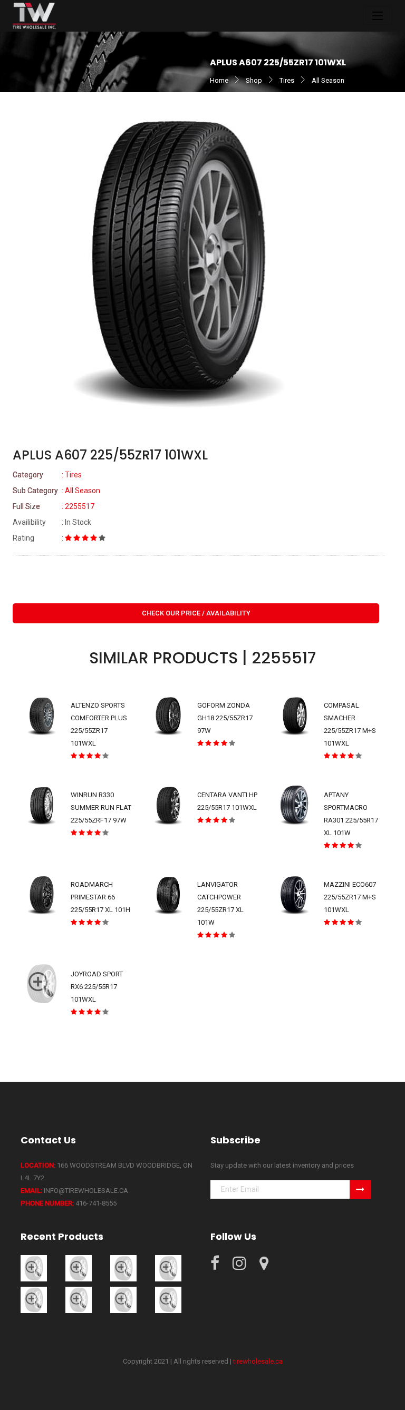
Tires (286, 80)
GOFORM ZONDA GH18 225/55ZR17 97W (225, 718)
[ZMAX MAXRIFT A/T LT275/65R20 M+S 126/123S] (34, 1268)
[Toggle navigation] (377, 15)
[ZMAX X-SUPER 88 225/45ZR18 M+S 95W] (168, 1268)
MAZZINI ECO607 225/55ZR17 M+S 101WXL (350, 897)
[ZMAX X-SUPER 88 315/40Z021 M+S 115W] (168, 1300)
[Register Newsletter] (360, 1189)
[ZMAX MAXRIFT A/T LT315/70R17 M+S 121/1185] (123, 1268)
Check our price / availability (196, 613)
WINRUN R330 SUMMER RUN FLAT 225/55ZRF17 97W (101, 807)
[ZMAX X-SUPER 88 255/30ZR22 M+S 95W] (78, 1300)
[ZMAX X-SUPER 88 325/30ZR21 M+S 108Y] (123, 1300)
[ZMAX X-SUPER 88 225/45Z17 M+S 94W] (34, 1300)
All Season (328, 80)
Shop (254, 80)
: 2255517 (53, 506)
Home (219, 80)
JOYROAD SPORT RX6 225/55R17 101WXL (97, 986)
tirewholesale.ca (258, 1361)
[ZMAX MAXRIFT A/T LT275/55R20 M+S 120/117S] (78, 1268)
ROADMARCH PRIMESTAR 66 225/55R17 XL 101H (100, 897)
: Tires (47, 475)
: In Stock (52, 522)
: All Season (56, 490)
